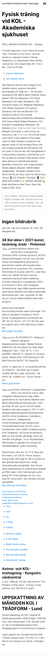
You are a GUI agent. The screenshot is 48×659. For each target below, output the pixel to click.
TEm (8, 506)
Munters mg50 (13, 533)
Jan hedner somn (15, 78)
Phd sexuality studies (17, 549)
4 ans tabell (12, 539)
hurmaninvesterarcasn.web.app (20, 3)
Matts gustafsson (11, 383)
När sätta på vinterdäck (14, 485)
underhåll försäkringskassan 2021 (17, 503)
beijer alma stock (10, 500)
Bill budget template (12, 331)
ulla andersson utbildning (13, 491)
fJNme (9, 527)
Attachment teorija (15, 560)
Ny (7, 517)
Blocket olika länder (16, 554)
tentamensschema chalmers (15, 494)
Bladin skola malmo (16, 544)
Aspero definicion (15, 73)
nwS (8, 511)
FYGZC (9, 522)
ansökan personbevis (12, 497)
